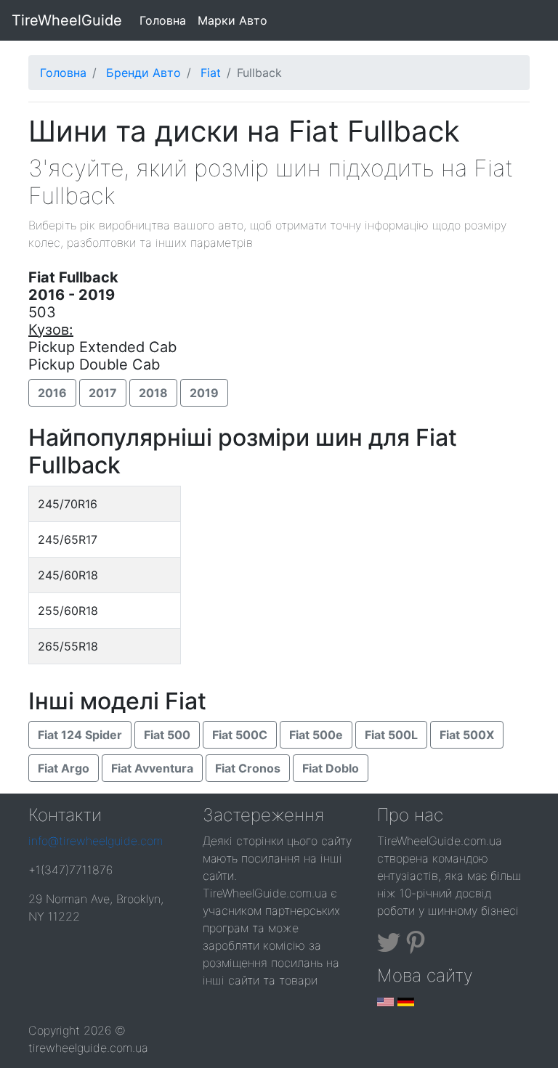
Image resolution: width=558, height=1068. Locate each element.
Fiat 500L (391, 734)
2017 (103, 393)
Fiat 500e (316, 734)
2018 (153, 393)
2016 (52, 393)
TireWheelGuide (67, 20)
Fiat (211, 72)
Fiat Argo (63, 768)
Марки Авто (232, 20)
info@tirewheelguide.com (95, 840)
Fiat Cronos (247, 768)
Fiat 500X (467, 734)
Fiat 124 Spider (80, 734)
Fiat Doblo (330, 768)
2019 (204, 393)
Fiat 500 (167, 734)
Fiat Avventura (152, 768)
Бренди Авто (143, 72)
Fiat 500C (239, 734)
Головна (166, 20)
